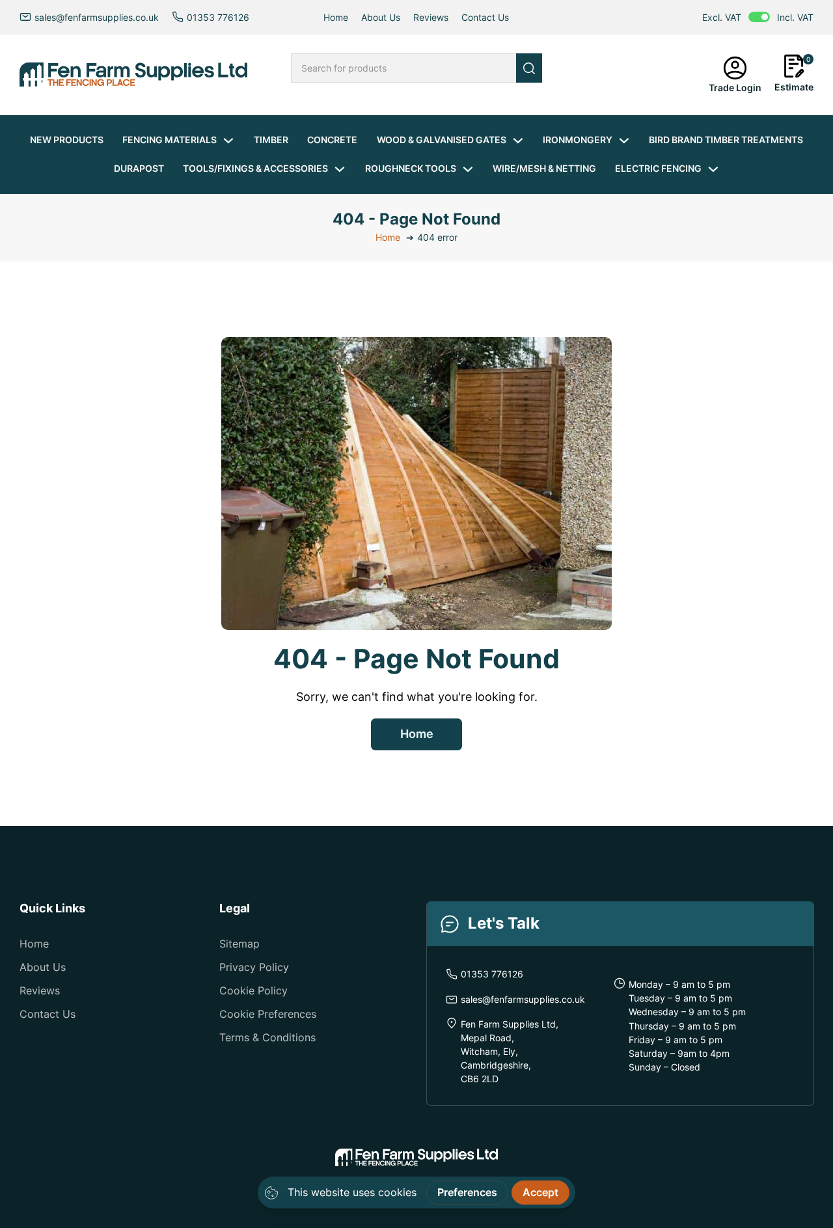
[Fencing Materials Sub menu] (228, 140)
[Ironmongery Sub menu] (624, 140)
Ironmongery (577, 139)
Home (335, 17)
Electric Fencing (658, 168)
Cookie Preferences (267, 1014)
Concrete (332, 139)
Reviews (430, 17)
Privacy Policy (254, 967)
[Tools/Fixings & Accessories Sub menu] (340, 169)
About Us (380, 17)
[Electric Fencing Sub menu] (713, 169)
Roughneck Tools (410, 168)
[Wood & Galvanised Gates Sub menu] (518, 140)
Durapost (139, 168)
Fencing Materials (169, 139)
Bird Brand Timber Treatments (726, 139)
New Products (66, 139)
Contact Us (485, 17)
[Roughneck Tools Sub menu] (468, 169)
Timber (271, 139)
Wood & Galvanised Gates (441, 139)
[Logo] (133, 74)
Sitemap (239, 944)
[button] (793, 74)
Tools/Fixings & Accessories (255, 168)
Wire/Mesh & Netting (544, 168)
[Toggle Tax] (759, 17)
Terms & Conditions (267, 1037)
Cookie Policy (253, 991)
